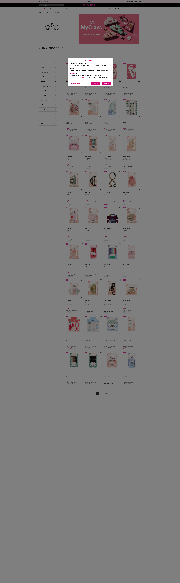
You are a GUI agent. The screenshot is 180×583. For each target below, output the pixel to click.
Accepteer (106, 83)
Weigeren (96, 83)
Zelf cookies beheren (75, 83)
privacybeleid (73, 73)
